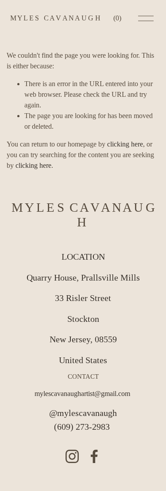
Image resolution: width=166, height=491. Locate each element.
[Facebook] (94, 456)
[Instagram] (72, 456)
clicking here (125, 144)
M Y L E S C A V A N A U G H (55, 18)
